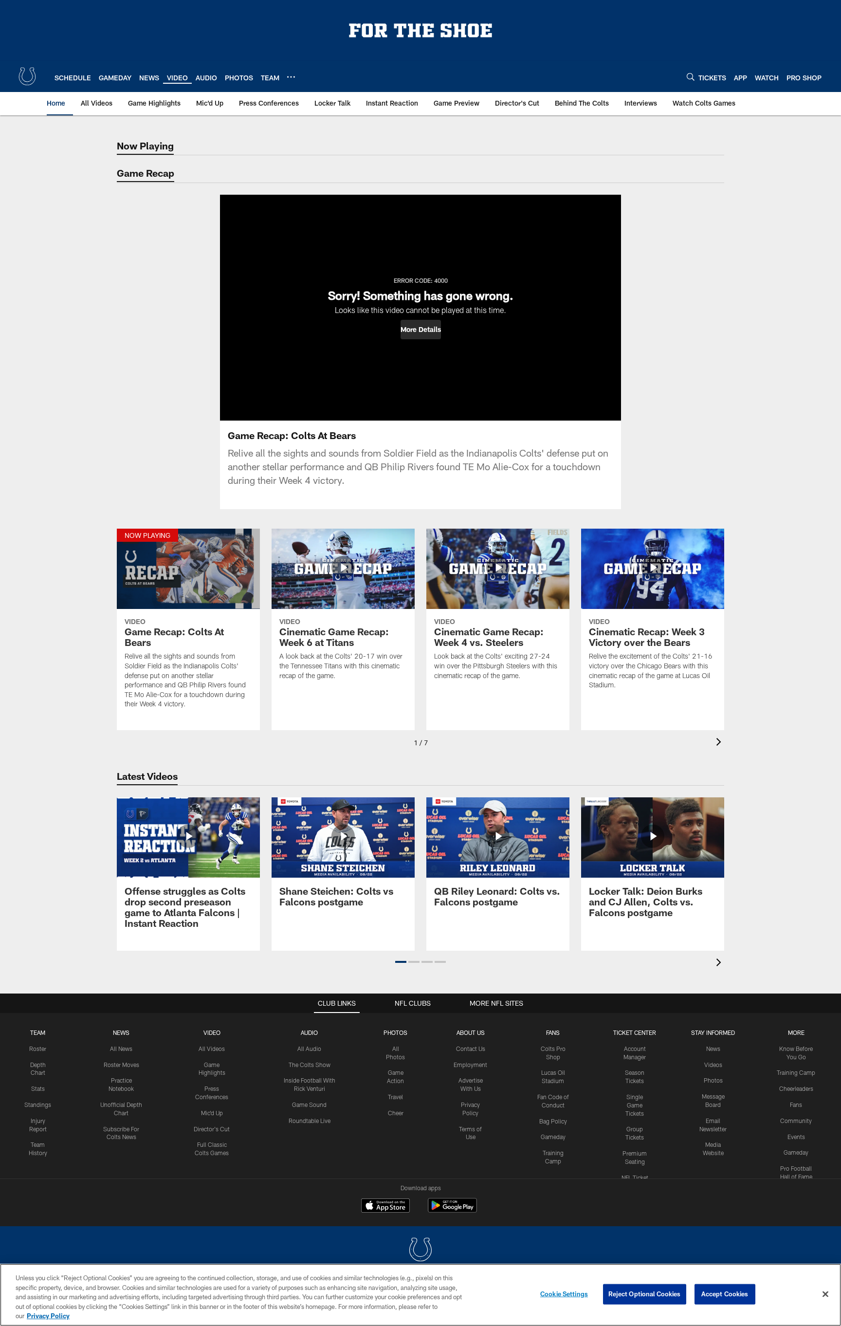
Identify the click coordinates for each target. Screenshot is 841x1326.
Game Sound (309, 1104)
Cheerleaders (796, 1088)
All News (121, 1048)
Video (211, 1032)
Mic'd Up (212, 1112)
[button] (421, 329)
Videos (713, 1064)
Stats (38, 1088)
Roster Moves (121, 1064)
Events (796, 1136)
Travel (395, 1096)
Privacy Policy (48, 1316)
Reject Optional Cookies (644, 1294)
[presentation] (720, 743)
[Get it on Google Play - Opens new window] (452, 1210)
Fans (796, 1104)
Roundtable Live (309, 1120)
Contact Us (470, 1048)
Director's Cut (212, 1128)
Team (37, 1032)
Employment (470, 1064)
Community (796, 1120)
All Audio (309, 1048)
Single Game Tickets (634, 1105)
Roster (37, 1048)
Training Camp (796, 1072)
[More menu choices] (291, 77)
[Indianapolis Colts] (420, 1251)
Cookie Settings (564, 1294)
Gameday (553, 1136)
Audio (309, 1032)
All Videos (212, 1048)
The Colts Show (309, 1064)
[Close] (825, 1294)
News (121, 1032)
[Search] (691, 76)
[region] (420, 1295)
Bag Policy (553, 1121)
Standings (37, 1104)
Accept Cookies (725, 1294)
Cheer (395, 1112)
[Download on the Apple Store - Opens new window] (385, 1206)
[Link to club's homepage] (27, 76)
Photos (395, 1032)
